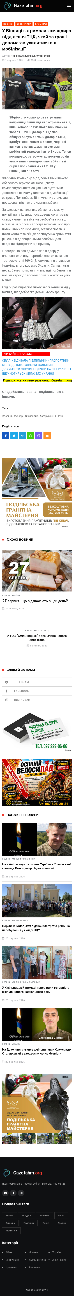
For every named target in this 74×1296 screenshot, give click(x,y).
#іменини (45, 1215)
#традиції (26, 1215)
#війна (45, 1223)
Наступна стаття (36, 630)
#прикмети (11, 1230)
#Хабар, (18, 416)
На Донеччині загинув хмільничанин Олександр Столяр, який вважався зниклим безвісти (36, 1051)
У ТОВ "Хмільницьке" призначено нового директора (37, 638)
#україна (10, 1223)
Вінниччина (12, 1260)
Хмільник (34, 982)
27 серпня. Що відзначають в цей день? (35, 601)
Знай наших (59, 1260)
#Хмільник (28, 1223)
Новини (33, 1252)
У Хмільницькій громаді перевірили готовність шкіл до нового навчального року (36, 989)
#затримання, (48, 416)
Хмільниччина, (20, 859)
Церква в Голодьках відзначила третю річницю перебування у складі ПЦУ (36, 928)
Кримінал (11, 1267)
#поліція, (7, 416)
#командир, (31, 416)
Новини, (6, 596)
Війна (32, 859)
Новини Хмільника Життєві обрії (30, 56)
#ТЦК (60, 416)
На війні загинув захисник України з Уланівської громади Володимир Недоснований (36, 866)
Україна (16, 596)
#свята (9, 1215)
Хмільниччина (20, 921)
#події (61, 1215)
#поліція (62, 1223)
